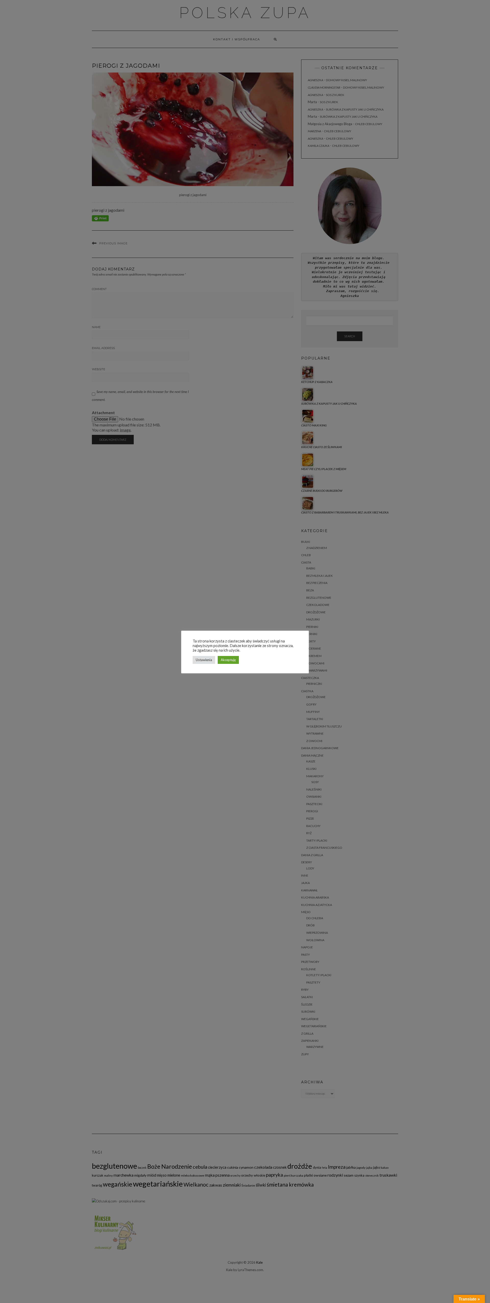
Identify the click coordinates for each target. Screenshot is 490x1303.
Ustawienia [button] (204, 660)
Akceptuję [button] (228, 660)
